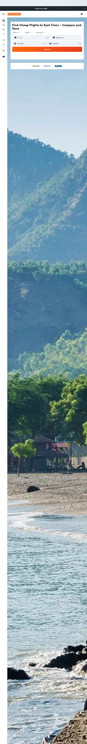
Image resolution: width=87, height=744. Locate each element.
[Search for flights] (3, 20)
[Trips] (3, 50)
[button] (84, 8)
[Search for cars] (3, 29)
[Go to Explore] (3, 40)
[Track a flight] (3, 44)
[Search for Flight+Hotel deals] (3, 34)
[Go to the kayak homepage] (14, 14)
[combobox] (40, 32)
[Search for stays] (3, 25)
